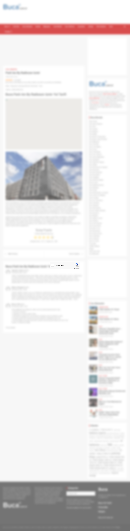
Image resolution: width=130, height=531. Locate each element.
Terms (78, 268)
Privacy (75, 268)
